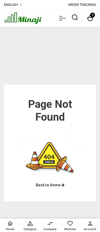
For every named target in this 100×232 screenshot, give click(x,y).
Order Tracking (82, 5)
